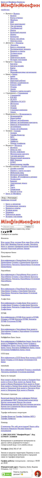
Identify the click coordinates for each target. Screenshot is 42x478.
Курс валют (5, 242)
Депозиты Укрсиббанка (21, 279)
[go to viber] (8, 232)
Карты (12, 68)
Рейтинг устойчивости (19, 83)
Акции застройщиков (18, 129)
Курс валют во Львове (23, 382)
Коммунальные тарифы (19, 164)
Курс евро (26, 242)
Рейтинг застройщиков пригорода (23, 122)
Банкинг (13, 181)
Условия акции (16, 53)
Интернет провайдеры (19, 175)
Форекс (13, 34)
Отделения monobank (26, 372)
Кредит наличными (9, 402)
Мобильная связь (17, 173)
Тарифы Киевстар (17, 135)
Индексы (18, 145)
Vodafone (13, 139)
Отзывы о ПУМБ (8, 319)
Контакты (5, 429)
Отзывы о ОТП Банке (14, 360)
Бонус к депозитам (17, 47)
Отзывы (13, 87)
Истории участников (18, 60)
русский (13, 200)
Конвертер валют (22, 246)
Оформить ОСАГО (17, 101)
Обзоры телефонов (17, 143)
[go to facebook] (1, 232)
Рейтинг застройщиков (19, 120)
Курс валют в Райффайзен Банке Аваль (21, 342)
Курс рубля (34, 242)
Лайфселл (14, 141)
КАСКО (13, 97)
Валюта (17, 14)
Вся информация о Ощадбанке (13, 289)
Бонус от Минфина (9, 2)
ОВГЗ (15, 400)
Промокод (14, 55)
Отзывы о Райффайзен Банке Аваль (18, 344)
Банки (14, 74)
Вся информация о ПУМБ (11, 317)
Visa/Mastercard (16, 28)
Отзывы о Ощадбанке (19, 291)
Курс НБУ (5, 244)
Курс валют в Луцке (31, 384)
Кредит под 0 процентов (11, 406)
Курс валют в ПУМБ (30, 317)
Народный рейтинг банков (18, 248)
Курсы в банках (16, 18)
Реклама (21, 429)
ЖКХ (12, 185)
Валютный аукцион (18, 32)
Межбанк (14, 20)
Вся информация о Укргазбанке (13, 329)
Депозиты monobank (9, 372)
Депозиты (19, 43)
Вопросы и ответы (17, 51)
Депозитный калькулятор (28, 400)
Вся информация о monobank (12, 370)
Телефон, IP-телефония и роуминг (23, 177)
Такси (12, 187)
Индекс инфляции (17, 152)
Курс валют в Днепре (9, 386)
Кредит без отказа (24, 402)
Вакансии (13, 429)
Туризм (13, 106)
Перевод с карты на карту (20, 91)
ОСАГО (13, 99)
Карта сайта (34, 426)
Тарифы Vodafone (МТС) (25, 416)
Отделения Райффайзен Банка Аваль (15, 350)
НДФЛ (13, 162)
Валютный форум (8, 398)
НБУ (12, 22)
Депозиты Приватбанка (21, 265)
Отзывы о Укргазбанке (20, 331)
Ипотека (13, 70)
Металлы (14, 78)
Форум (13, 30)
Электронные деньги (18, 183)
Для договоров (16, 26)
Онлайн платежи (28, 166)
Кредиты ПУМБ (21, 319)
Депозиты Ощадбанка (19, 293)
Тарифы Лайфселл (8, 419)
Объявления (15, 189)
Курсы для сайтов (17, 39)
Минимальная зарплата (19, 154)
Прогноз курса (16, 41)
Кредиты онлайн (17, 66)
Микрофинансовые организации (23, 72)
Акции (13, 89)
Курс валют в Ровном (25, 390)
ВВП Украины (16, 160)
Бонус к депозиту (8, 246)
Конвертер (14, 37)
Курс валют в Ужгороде (26, 388)
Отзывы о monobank (32, 370)
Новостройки (15, 118)
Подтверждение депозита (20, 49)
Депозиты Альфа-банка (21, 307)
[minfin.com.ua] (20, 7)
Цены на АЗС (15, 150)
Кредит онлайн (23, 244)
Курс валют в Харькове (26, 380)
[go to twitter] (6, 232)
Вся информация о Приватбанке (14, 260)
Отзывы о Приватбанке (21, 262)
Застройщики (15, 127)
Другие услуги (16, 191)
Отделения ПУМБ (14, 321)
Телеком (17, 131)
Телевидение (15, 179)
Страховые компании (18, 110)
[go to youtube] (10, 232)
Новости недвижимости (20, 124)
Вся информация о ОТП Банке (13, 358)
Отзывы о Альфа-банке (21, 305)
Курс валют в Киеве (9, 380)
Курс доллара (16, 242)
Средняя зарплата (17, 156)
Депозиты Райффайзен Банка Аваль (25, 348)
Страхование (23, 93)
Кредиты (18, 62)
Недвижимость (25, 114)
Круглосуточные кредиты (30, 404)
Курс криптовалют (17, 24)
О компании (6, 426)
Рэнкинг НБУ (15, 85)
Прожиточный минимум (20, 158)
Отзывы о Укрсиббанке (21, 277)
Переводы (21, 2)
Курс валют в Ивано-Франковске (18, 383)
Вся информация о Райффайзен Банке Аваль (18, 341)
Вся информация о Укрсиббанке (14, 275)
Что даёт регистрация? (20, 426)
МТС (12, 137)
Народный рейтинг (18, 81)
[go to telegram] (3, 232)
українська (5, 10)
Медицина (14, 104)
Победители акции (17, 57)
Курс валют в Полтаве (27, 386)
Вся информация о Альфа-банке (13, 303)
